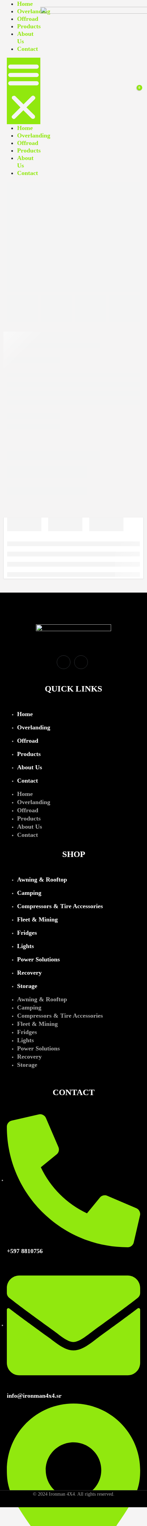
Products (29, 26)
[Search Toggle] (122, 91)
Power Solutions (38, 959)
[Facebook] (63, 662)
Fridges (27, 932)
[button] (23, 91)
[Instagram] (81, 662)
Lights (25, 946)
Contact (27, 48)
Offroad (27, 18)
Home (25, 3)
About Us (29, 767)
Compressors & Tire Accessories (60, 906)
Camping (29, 892)
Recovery (29, 972)
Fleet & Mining (37, 919)
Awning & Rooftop (42, 879)
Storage (27, 986)
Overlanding (33, 11)
